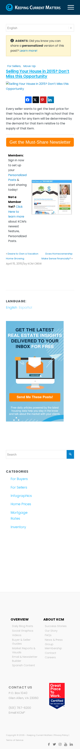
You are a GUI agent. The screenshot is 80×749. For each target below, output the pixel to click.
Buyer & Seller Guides (21, 642)
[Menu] (69, 7)
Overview (20, 619)
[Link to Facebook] (49, 744)
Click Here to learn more (16, 211)
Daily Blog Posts (22, 626)
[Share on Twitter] (36, 99)
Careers (50, 657)
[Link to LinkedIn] (71, 744)
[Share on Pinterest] (43, 99)
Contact (50, 653)
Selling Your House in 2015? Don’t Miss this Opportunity (37, 73)
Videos (16, 635)
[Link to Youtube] (65, 744)
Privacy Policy (61, 735)
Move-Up (29, 66)
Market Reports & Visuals (23, 650)
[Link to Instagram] (60, 744)
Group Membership (53, 646)
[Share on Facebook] (28, 99)
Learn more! (28, 51)
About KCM (53, 619)
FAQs (48, 635)
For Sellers (14, 66)
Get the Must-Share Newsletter (40, 142)
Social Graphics (22, 631)
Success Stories (56, 626)
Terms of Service (14, 740)
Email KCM (16, 712)
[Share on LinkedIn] (50, 99)
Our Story (51, 631)
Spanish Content (23, 665)
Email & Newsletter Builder (24, 659)
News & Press (54, 640)
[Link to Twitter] (54, 744)
